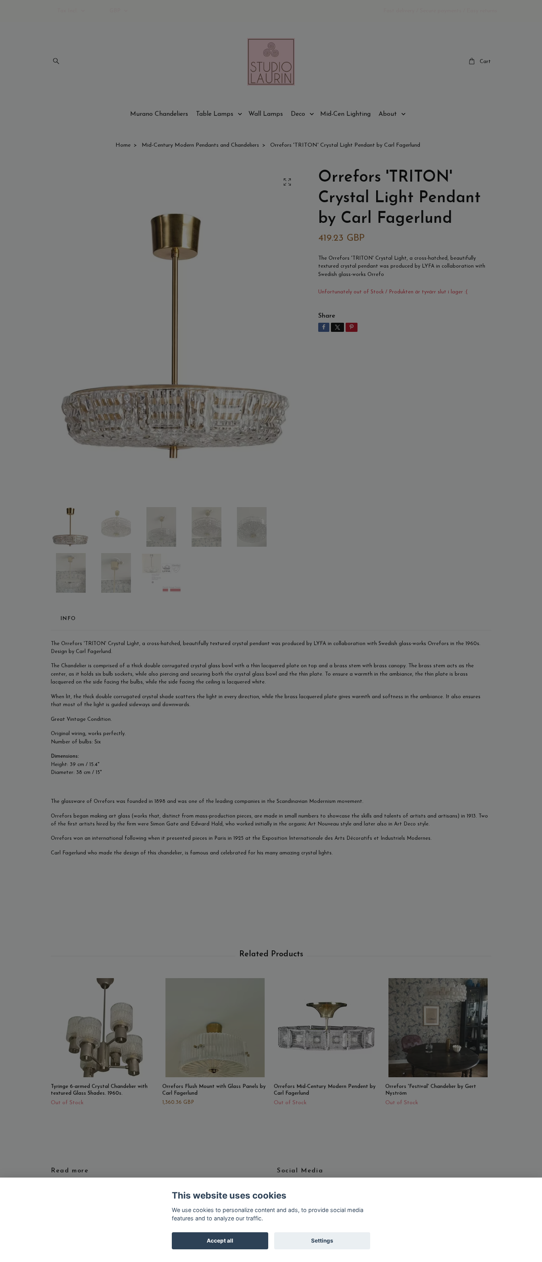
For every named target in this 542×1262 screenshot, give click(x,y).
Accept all (220, 1240)
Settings (322, 1240)
